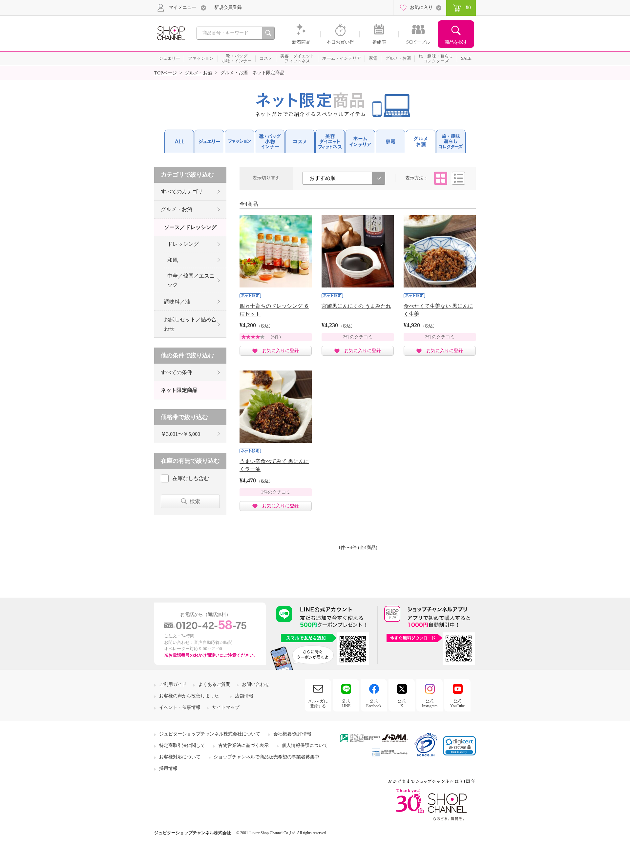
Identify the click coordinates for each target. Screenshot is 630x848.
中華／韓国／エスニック (191, 280)
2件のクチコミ (358, 336)
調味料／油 (177, 302)
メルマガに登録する (318, 703)
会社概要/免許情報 (292, 733)
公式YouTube (457, 703)
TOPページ (165, 73)
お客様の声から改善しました (189, 695)
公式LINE (346, 703)
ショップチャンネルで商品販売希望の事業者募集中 (266, 756)
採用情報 (168, 768)
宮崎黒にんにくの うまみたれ (356, 306)
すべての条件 (176, 372)
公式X (402, 703)
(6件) (276, 336)
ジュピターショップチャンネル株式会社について (209, 733)
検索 (195, 501)
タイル (440, 178)
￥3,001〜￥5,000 (180, 434)
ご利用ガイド (173, 684)
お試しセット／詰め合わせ (190, 324)
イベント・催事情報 (179, 707)
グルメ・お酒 (198, 73)
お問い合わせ (255, 684)
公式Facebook (373, 703)
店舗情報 (244, 695)
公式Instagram (429, 703)
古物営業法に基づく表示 (243, 745)
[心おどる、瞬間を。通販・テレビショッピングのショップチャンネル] (170, 32)
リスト (458, 178)
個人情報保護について (305, 745)
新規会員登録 (228, 7)
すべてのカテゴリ (182, 191)
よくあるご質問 (214, 684)
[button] (459, 745)
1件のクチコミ (276, 492)
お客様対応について (179, 756)
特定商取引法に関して (182, 745)
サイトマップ (226, 707)
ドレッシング (183, 244)
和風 (172, 260)
